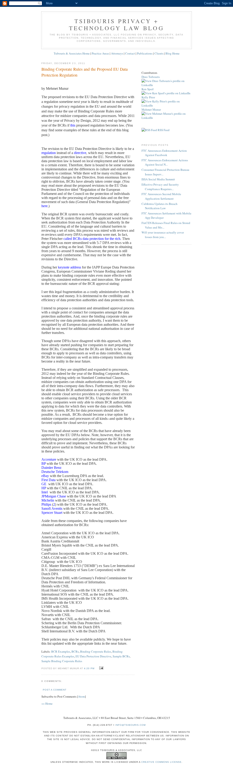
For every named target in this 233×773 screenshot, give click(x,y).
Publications (144, 53)
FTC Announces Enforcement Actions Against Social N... (165, 162)
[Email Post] (100, 668)
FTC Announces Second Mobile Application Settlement (161, 196)
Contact (130, 53)
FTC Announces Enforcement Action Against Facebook (164, 153)
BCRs (75, 651)
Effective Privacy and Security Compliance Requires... (160, 186)
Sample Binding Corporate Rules (61, 661)
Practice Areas (100, 53)
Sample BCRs (121, 656)
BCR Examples (60, 651)
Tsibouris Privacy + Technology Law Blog (116, 24)
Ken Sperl (148, 89)
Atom (81, 696)
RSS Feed (163, 130)
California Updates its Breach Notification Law (159, 206)
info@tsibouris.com (130, 725)
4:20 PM (89, 668)
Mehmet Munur (151, 109)
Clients (158, 53)
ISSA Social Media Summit (158, 179)
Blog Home (172, 53)
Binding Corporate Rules (95, 651)
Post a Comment (54, 689)
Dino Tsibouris (151, 77)
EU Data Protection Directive (93, 656)
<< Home (47, 703)
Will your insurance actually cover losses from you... (163, 234)
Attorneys (117, 53)
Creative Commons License (161, 762)
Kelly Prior (148, 97)
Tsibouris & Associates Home (72, 53)
